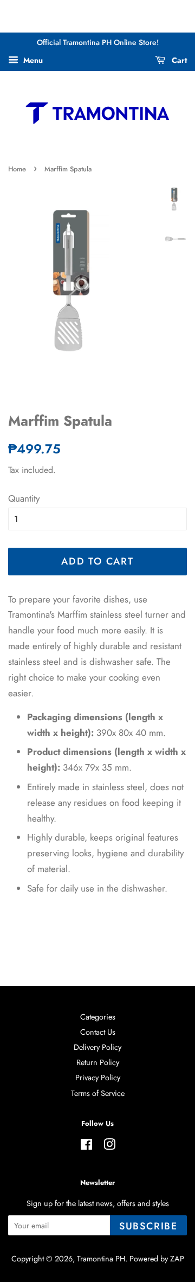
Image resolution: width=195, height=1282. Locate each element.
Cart (178, 60)
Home (17, 169)
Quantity (24, 498)
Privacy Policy (97, 1077)
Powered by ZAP (156, 1258)
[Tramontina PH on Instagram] (109, 1146)
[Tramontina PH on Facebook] (86, 1146)
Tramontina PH (101, 1258)
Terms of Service (98, 1093)
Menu (32, 60)
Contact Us (97, 1032)
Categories (97, 1016)
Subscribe (148, 1226)
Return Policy (97, 1062)
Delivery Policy (97, 1047)
